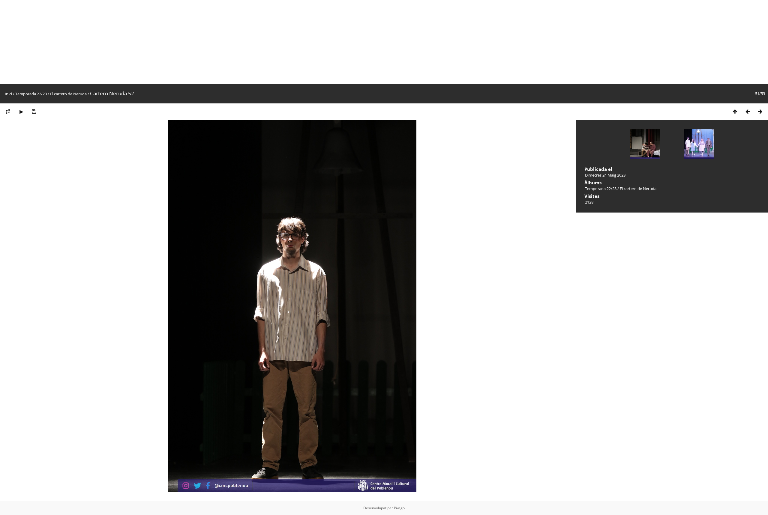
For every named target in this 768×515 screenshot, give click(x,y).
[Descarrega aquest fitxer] (34, 111)
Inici (8, 94)
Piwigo (399, 508)
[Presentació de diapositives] (21, 111)
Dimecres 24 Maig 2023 (605, 175)
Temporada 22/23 (31, 94)
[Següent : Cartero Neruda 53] (760, 111)
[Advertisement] (180, 42)
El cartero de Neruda (68, 94)
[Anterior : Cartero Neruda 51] (747, 111)
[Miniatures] (735, 111)
